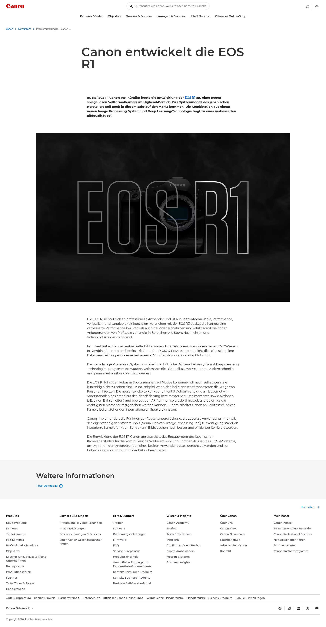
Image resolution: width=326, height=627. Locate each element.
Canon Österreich (18, 608)
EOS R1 (190, 97)
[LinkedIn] (298, 608)
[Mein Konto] (308, 7)
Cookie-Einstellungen (250, 598)
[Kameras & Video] (104, 16)
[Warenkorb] (317, 7)
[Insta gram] (289, 608)
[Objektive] (122, 16)
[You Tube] (316, 608)
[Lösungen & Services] (186, 16)
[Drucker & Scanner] (153, 16)
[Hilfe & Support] (212, 16)
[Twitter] (307, 608)
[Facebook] (279, 608)
